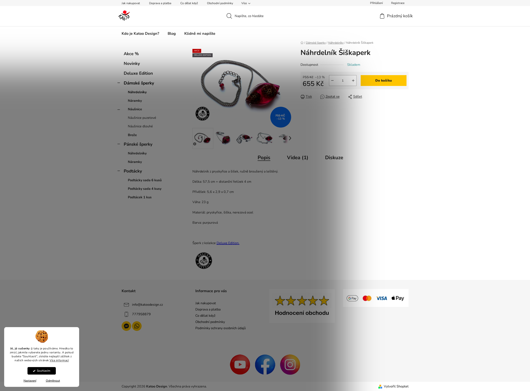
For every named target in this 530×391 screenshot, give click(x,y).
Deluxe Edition (138, 73)
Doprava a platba (160, 3)
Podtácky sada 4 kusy (144, 188)
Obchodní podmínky (220, 3)
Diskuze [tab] (334, 157)
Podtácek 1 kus (140, 197)
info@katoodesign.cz (147, 304)
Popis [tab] (264, 157)
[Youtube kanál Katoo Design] (240, 364)
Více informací (59, 360)
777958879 (141, 314)
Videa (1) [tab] (297, 157)
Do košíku (383, 80)
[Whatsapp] (137, 326)
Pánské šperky (138, 144)
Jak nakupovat (131, 3)
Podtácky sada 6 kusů (145, 180)
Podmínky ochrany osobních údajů (220, 328)
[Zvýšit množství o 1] (353, 80)
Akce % (131, 54)
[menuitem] (140, 33)
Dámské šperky (139, 83)
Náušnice (135, 109)
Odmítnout (53, 381)
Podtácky (133, 171)
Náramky (135, 100)
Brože (132, 135)
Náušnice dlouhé (140, 126)
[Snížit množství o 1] (332, 80)
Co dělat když (189, 3)
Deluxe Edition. (228, 243)
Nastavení (30, 381)
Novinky (132, 63)
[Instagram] (290, 364)
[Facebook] (265, 364)
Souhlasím (43, 371)
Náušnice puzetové (142, 117)
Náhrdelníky (137, 92)
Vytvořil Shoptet (396, 386)
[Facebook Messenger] (126, 326)
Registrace (397, 3)
